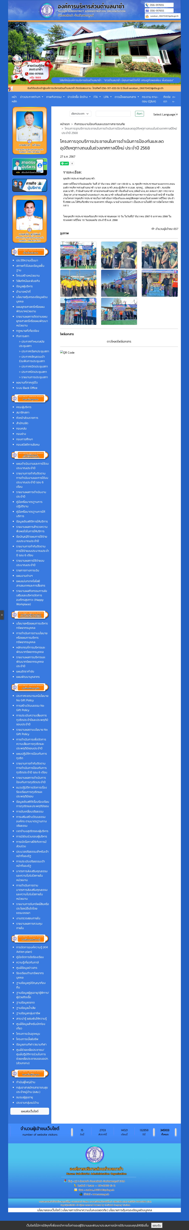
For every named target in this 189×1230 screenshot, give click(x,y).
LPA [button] (106, 97)
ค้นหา (139, 114)
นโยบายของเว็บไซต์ (48, 1210)
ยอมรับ (157, 1225)
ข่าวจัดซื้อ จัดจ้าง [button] (78, 97)
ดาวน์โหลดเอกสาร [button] (126, 97)
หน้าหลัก (14, 99)
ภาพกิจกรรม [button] (54, 97)
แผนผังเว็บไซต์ (29, 1111)
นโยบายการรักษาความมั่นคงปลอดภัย (84, 1210)
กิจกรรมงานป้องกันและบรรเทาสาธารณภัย (99, 124)
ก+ (173, 97)
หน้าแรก (65, 124)
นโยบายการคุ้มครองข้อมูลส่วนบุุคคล (130, 1210)
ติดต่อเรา (167, 99)
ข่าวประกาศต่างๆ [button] (30, 97)
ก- (173, 101)
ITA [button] (96, 97)
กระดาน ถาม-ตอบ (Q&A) (150, 99)
